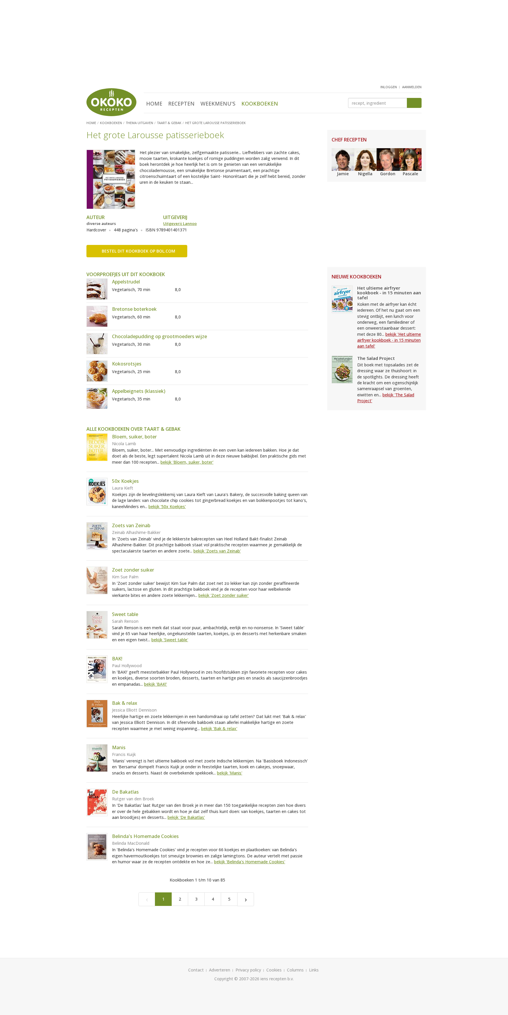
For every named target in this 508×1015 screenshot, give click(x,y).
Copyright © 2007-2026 (236, 978)
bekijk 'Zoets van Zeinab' (217, 551)
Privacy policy (248, 970)
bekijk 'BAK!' (155, 684)
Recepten (181, 103)
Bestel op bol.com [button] (138, 251)
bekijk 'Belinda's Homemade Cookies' (249, 861)
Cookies (274, 970)
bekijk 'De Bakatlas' (186, 817)
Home (154, 103)
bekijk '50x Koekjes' (167, 506)
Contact (196, 970)
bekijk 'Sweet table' (169, 639)
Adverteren (219, 970)
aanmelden (412, 87)
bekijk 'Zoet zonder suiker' (223, 595)
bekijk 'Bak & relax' (219, 728)
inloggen (388, 87)
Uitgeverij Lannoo (180, 223)
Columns (295, 970)
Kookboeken (259, 103)
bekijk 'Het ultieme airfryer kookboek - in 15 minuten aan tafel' (389, 340)
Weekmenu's (217, 103)
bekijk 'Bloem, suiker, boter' (187, 462)
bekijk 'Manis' (229, 773)
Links (314, 970)
